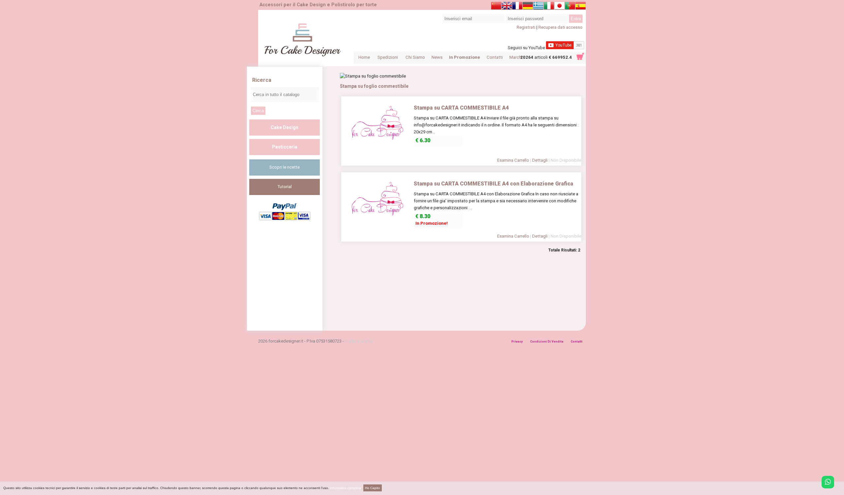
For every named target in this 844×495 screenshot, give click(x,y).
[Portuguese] (570, 7)
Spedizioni (387, 57)
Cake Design (284, 127)
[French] (517, 7)
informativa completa (345, 488)
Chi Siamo (415, 57)
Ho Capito (372, 488)
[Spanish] (580, 7)
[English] (506, 7)
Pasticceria (284, 146)
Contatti (495, 57)
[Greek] (538, 7)
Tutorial (285, 186)
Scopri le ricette (284, 167)
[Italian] (549, 7)
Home (364, 57)
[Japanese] (559, 7)
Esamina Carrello (513, 160)
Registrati (526, 27)
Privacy (517, 341)
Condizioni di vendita (546, 341)
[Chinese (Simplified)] (496, 7)
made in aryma (359, 341)
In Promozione (464, 57)
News (437, 57)
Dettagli (540, 160)
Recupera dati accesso (560, 27)
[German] (528, 7)
